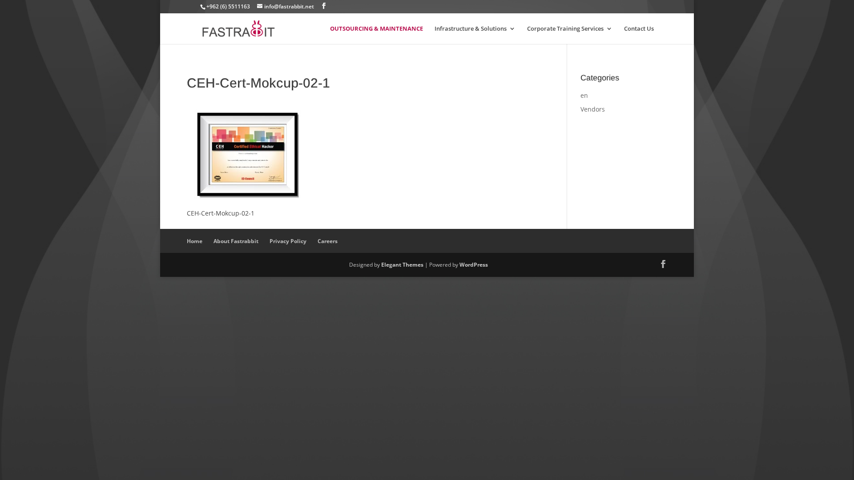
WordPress (473, 264)
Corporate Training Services (565, 29)
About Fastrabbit (236, 241)
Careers (328, 241)
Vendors (592, 109)
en (584, 95)
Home (194, 241)
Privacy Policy (288, 241)
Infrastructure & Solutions (471, 29)
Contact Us (639, 29)
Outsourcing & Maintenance (376, 29)
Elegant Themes (402, 264)
